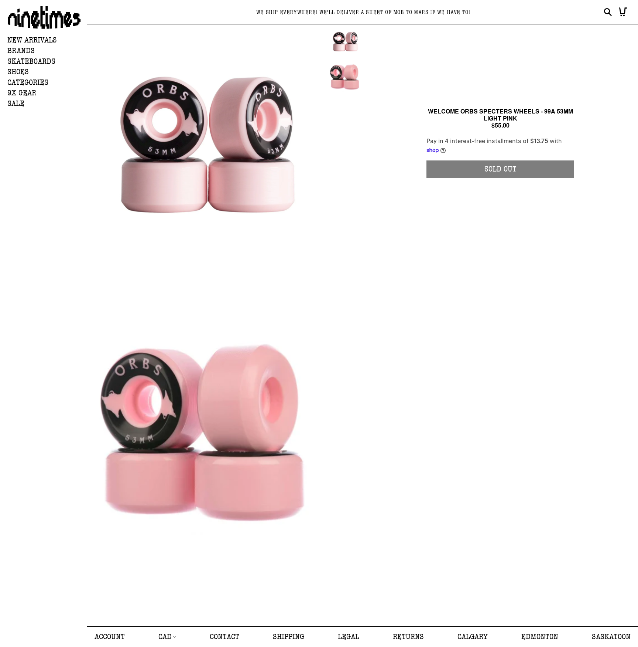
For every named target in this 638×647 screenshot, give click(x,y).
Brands (21, 50)
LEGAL (348, 636)
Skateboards (31, 61)
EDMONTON (539, 636)
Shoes (18, 72)
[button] (47, 51)
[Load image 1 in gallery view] (345, 41)
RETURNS (408, 636)
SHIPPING (288, 636)
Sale (15, 103)
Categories (27, 82)
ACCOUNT (110, 636)
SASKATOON (611, 636)
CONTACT (224, 636)
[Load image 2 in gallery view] (345, 76)
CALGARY (472, 636)
